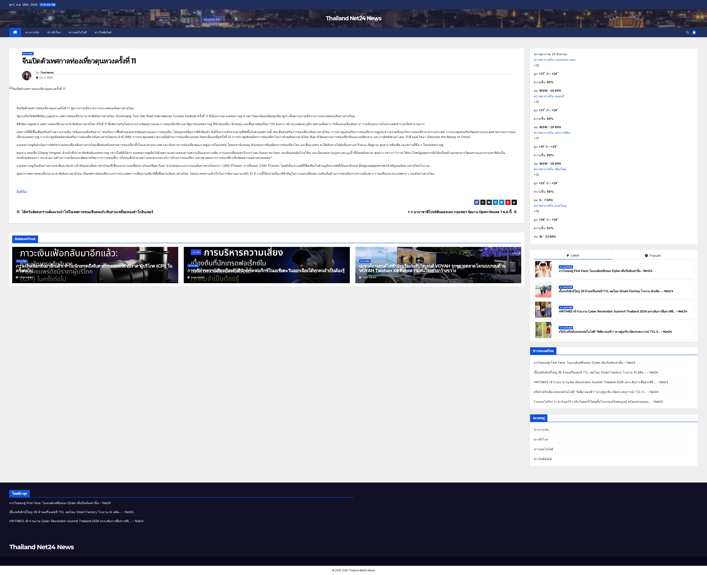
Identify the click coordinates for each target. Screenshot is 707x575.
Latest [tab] (574, 255)
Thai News (47, 72)
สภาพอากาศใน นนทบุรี (549, 96)
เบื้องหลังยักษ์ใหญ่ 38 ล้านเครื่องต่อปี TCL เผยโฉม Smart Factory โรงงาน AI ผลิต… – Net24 (616, 291)
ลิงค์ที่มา (22, 191)
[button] (687, 32)
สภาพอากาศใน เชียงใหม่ (550, 169)
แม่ (348, 153)
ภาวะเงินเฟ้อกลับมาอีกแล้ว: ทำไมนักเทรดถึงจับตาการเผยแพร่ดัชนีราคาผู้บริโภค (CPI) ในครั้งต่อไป (94, 268)
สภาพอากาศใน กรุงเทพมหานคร (555, 60)
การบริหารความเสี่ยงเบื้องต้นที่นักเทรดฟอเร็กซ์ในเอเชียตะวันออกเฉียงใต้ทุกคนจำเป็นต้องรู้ (265, 270)
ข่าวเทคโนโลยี (78, 32)
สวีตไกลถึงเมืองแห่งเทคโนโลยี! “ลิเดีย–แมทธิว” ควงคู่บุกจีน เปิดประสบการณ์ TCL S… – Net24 (615, 331)
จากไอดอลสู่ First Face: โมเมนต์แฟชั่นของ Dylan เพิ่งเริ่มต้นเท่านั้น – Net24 (606, 271)
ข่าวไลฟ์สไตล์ (103, 32)
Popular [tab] (655, 255)
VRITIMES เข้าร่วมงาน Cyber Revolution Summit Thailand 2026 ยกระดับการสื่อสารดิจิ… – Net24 (623, 311)
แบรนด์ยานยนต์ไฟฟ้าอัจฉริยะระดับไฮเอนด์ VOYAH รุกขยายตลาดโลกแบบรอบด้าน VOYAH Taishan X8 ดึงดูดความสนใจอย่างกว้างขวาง (432, 268)
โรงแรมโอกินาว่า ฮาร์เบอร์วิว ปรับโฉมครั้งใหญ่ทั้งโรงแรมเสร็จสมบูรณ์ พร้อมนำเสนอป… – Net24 (598, 401)
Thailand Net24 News (353, 18)
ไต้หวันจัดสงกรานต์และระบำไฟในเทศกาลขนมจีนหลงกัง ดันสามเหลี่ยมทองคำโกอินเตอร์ (87, 212)
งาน (46, 116)
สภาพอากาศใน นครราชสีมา (552, 132)
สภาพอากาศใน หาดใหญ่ (550, 205)
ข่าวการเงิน (32, 32)
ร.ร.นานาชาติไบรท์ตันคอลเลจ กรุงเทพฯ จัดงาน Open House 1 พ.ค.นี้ (460, 212)
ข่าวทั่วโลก (54, 32)
